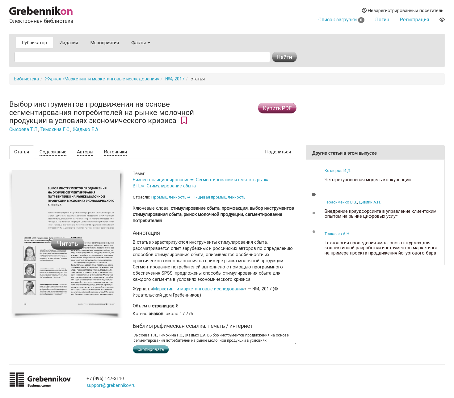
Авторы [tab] (85, 152)
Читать (67, 243)
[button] (314, 194)
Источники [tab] (115, 152)
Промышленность (169, 197)
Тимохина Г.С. (55, 129)
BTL (137, 185)
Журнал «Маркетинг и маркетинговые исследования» (102, 79)
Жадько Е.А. (86, 129)
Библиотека (26, 79)
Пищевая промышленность (219, 197)
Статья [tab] (21, 152)
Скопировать (150, 349)
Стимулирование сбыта (171, 185)
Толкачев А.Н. (337, 233)
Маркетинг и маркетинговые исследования (198, 288)
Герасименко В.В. (341, 202)
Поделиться (278, 152)
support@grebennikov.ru (111, 385)
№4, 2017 (174, 79)
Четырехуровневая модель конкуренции (368, 179)
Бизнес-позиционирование (161, 179)
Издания (68, 42)
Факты (139, 42)
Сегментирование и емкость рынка (233, 179)
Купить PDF (277, 108)
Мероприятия (104, 42)
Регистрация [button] (414, 20)
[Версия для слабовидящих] (442, 19)
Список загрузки (340, 20)
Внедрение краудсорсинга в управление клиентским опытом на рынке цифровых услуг (380, 214)
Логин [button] (382, 20)
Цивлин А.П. (370, 202)
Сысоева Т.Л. (23, 129)
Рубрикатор (34, 42)
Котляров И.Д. (338, 170)
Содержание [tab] (53, 152)
